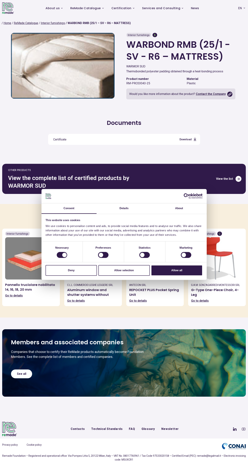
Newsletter (170, 429)
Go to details (14, 295)
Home (7, 23)
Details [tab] (124, 208)
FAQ (132, 429)
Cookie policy (34, 444)
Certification (121, 8)
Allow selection (124, 270)
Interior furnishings (53, 23)
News (195, 8)
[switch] (103, 255)
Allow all (176, 270)
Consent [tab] (69, 208)
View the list (224, 179)
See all (21, 374)
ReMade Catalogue (85, 8)
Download (186, 139)
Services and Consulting (161, 8)
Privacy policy (10, 444)
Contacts (78, 429)
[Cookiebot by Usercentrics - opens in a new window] (186, 196)
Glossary (148, 429)
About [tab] (179, 208)
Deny (71, 270)
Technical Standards (106, 429)
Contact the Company (211, 94)
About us (53, 8)
